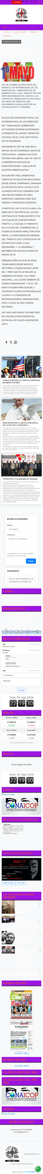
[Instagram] (36, 2)
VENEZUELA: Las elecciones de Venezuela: (20, 479)
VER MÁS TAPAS (21, 1053)
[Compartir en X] (11, 342)
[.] (21, 869)
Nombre (9, 525)
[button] (9, 2)
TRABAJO (34, 32)
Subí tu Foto (8, 883)
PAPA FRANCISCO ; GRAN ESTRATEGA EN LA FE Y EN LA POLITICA (20, 424)
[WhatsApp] (24, 2)
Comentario (11, 535)
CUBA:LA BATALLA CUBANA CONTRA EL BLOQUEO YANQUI (21, 381)
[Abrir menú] (5, 27)
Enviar (31, 561)
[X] (28, 2)
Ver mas (20, 883)
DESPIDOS (7, 36)
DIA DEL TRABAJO (20, 32)
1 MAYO (7, 32)
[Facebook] (32, 2)
